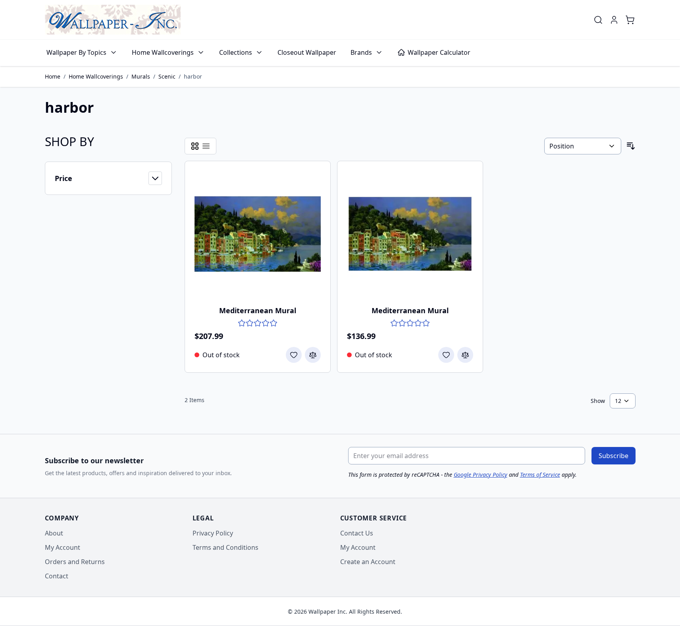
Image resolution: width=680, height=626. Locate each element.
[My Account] (614, 20)
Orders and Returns (75, 561)
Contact (56, 576)
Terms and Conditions (225, 547)
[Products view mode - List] (206, 146)
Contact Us (356, 533)
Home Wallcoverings (163, 52)
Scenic (166, 76)
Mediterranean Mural (257, 310)
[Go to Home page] (113, 20)
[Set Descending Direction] (631, 146)
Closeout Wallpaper (306, 52)
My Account (62, 547)
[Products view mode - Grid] (195, 146)
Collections (235, 52)
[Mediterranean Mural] (258, 234)
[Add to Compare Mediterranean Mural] (313, 355)
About (54, 533)
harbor (193, 76)
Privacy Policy (213, 533)
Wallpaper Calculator (439, 52)
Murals (140, 76)
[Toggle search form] (598, 20)
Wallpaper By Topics (76, 52)
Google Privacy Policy (480, 474)
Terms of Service (540, 474)
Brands (361, 52)
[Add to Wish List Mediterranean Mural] (294, 355)
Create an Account (367, 561)
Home (52, 76)
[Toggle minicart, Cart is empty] (630, 20)
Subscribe (613, 455)
